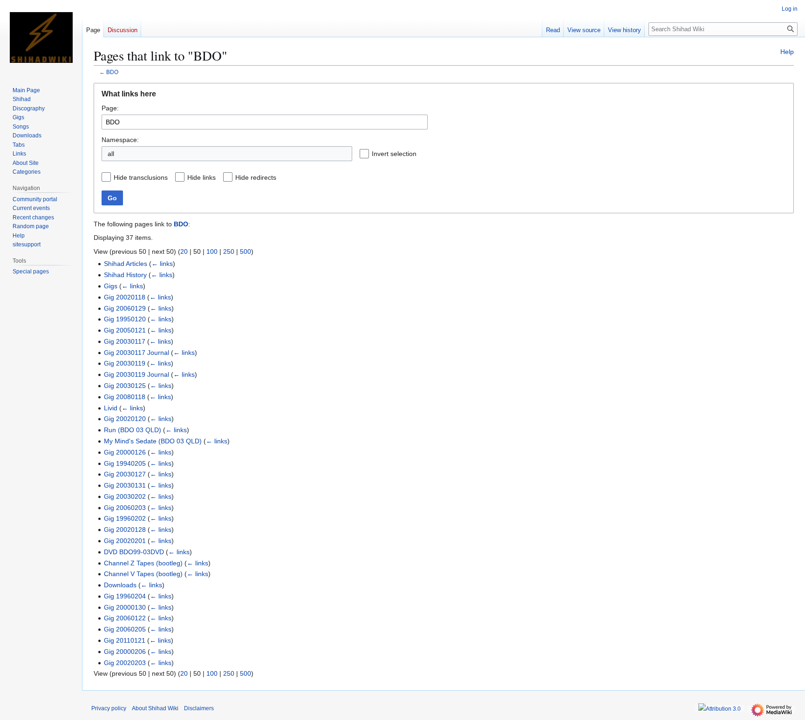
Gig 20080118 (124, 397)
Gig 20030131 (125, 485)
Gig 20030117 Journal (136, 352)
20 (184, 251)
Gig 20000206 (125, 651)
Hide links (201, 177)
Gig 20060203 (125, 507)
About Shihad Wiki (155, 708)
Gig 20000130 (125, 607)
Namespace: (120, 139)
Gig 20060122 (125, 618)
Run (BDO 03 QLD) (132, 430)
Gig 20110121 (124, 640)
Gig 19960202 (125, 518)
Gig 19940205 (125, 463)
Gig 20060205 (125, 629)
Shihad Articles (125, 263)
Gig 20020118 (124, 297)
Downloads (120, 585)
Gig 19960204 (125, 596)
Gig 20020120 (125, 418)
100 (212, 251)
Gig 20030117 (124, 341)
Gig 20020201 (125, 540)
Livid (110, 408)
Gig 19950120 (125, 319)
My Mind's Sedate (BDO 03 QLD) (153, 441)
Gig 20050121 (125, 330)
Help (787, 51)
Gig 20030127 (125, 474)
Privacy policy (108, 708)
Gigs (110, 286)
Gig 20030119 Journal (136, 374)
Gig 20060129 (125, 308)
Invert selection (394, 153)
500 (245, 251)
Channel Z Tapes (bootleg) (143, 563)
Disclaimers (199, 708)
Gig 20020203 (125, 662)
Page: (110, 108)
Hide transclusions (141, 177)
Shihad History (125, 274)
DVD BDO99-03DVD (134, 552)
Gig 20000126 (125, 452)
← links (162, 263)
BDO (112, 72)
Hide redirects (255, 177)
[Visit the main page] (41, 37)
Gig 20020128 (125, 529)
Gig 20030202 (125, 496)
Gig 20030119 (124, 363)
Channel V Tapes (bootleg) (143, 573)
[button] (423, 153)
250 (228, 251)
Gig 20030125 (125, 385)
